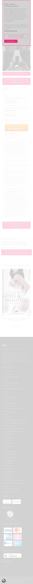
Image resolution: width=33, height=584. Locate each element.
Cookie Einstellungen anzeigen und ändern (16, 36)
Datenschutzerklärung (10, 31)
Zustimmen (11, 41)
